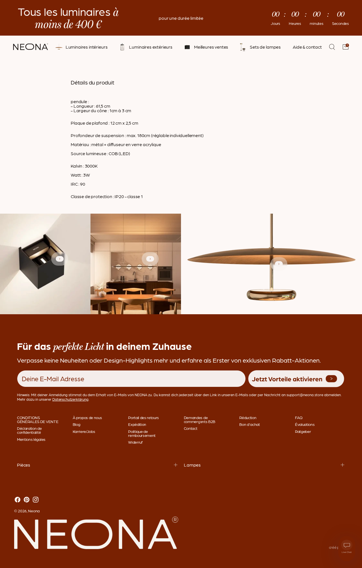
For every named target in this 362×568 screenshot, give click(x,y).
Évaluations (304, 424)
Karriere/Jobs (84, 431)
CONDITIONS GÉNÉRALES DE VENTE (37, 419)
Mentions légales (31, 439)
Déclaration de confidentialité (29, 430)
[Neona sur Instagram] (35, 500)
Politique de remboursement (142, 433)
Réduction (247, 417)
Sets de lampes (265, 47)
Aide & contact (307, 47)
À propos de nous (87, 417)
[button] (296, 379)
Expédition (137, 424)
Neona (34, 510)
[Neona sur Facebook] (17, 500)
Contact (190, 428)
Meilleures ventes (211, 47)
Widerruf (135, 442)
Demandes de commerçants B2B (199, 419)
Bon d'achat (249, 424)
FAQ (299, 417)
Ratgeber (303, 431)
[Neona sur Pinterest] (26, 500)
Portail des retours (143, 417)
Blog (76, 424)
